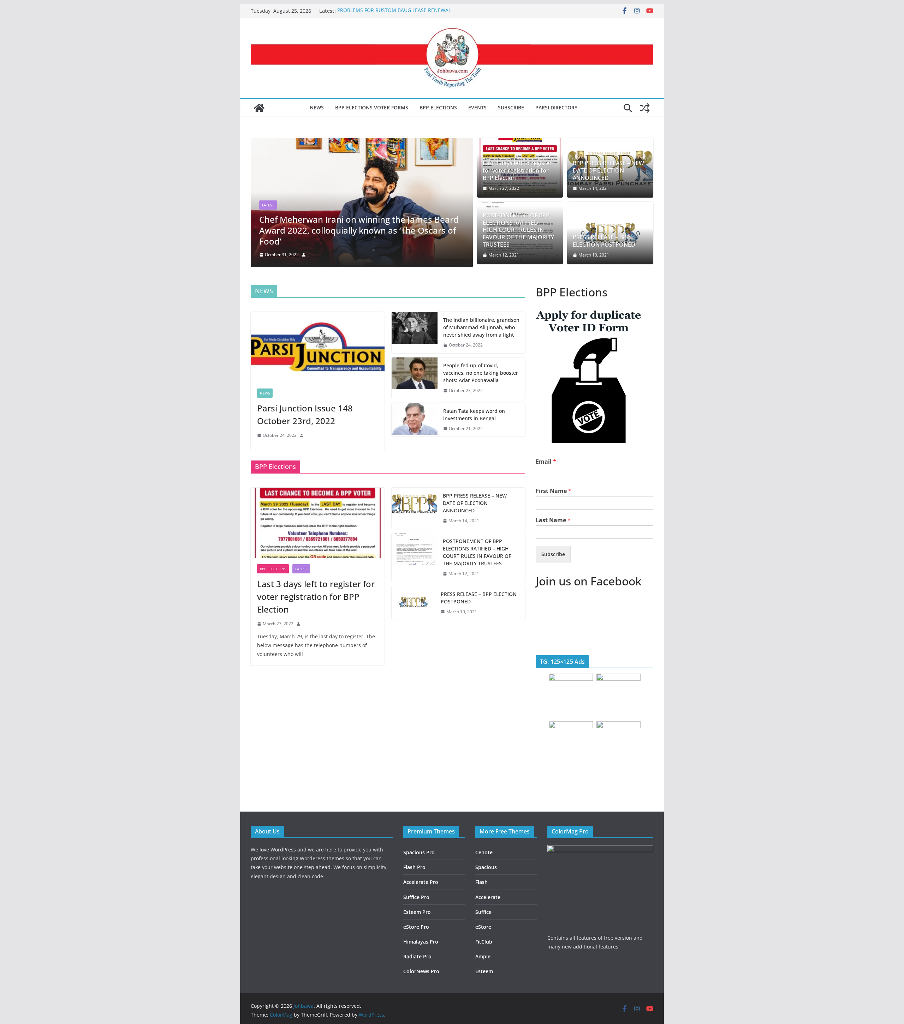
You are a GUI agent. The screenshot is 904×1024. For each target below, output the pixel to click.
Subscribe (511, 107)
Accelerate (487, 897)
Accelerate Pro (420, 882)
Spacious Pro (419, 852)
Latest (268, 205)
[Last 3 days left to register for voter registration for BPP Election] (318, 523)
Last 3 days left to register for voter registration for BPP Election (517, 170)
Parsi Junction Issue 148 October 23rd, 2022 (305, 414)
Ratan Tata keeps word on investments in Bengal (474, 415)
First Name (553, 491)
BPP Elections (438, 107)
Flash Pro (414, 867)
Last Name (553, 520)
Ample (482, 956)
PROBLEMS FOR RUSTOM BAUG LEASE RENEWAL (394, 10)
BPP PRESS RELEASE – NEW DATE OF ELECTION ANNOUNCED (608, 170)
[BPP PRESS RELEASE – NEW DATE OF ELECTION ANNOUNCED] (415, 508)
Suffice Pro (416, 897)
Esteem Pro (417, 912)
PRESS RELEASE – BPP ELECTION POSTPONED (604, 241)
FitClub (483, 941)
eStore (483, 926)
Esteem (484, 971)
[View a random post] (644, 108)
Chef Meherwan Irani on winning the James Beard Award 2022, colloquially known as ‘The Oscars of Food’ (359, 230)
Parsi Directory (556, 107)
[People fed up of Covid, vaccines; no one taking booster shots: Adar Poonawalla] (415, 378)
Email (546, 461)
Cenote (484, 852)
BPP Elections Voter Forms (371, 107)
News (317, 107)
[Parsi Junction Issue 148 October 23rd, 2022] (318, 347)
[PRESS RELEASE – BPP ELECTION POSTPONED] (413, 603)
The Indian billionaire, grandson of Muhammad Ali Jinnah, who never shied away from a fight (481, 327)
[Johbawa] (259, 108)
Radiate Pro (417, 956)
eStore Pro (416, 926)
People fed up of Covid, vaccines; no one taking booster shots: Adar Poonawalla (480, 373)
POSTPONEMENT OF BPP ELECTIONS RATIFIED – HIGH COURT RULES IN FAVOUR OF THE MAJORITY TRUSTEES (518, 230)
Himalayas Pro (420, 941)
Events (477, 107)
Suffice (483, 912)
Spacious (486, 867)
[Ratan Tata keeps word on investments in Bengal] (415, 420)
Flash (481, 882)
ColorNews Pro (421, 971)
